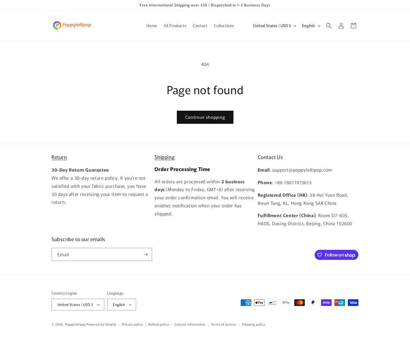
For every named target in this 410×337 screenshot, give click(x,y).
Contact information (189, 324)
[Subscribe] (145, 254)
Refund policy (158, 324)
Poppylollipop (75, 324)
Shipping (165, 156)
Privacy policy (132, 324)
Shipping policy (253, 324)
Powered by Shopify (101, 324)
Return (59, 156)
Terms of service (223, 324)
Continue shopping (205, 117)
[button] (329, 26)
